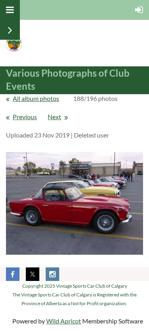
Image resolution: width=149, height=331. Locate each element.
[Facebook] (12, 274)
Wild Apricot (63, 321)
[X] (32, 274)
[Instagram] (52, 274)
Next (54, 116)
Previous (25, 116)
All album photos (36, 98)
